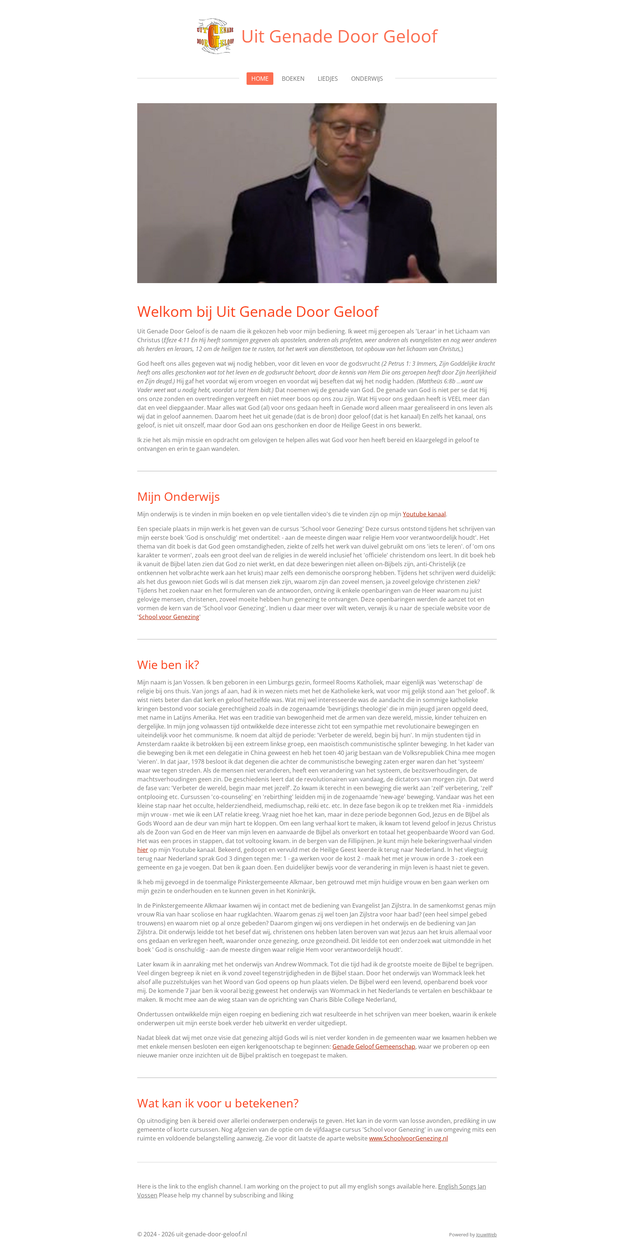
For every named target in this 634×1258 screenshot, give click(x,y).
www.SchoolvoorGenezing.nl (408, 1138)
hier (142, 850)
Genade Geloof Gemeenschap (373, 1046)
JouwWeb (486, 1234)
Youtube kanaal (424, 514)
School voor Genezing (169, 617)
